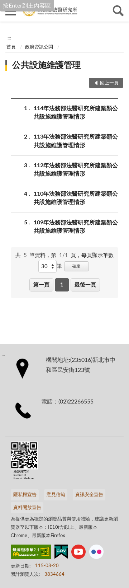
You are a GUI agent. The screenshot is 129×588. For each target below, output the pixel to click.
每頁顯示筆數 (97, 255)
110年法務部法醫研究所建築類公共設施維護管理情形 (76, 198)
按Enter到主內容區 (27, 6)
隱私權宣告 (25, 495)
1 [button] (61, 285)
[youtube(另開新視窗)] (78, 553)
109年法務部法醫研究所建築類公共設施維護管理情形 (76, 227)
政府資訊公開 (39, 47)
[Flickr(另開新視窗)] (96, 553)
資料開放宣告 (27, 507)
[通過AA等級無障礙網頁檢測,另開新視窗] (31, 553)
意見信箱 (56, 495)
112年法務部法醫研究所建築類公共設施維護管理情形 (76, 170)
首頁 (11, 47)
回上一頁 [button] (109, 83)
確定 (76, 266)
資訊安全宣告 (89, 495)
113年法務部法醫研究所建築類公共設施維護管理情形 (76, 141)
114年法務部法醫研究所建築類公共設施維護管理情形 (76, 113)
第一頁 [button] (41, 285)
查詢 (118, 11)
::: (9, 38)
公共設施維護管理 (46, 65)
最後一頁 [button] (85, 285)
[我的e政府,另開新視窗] (61, 553)
